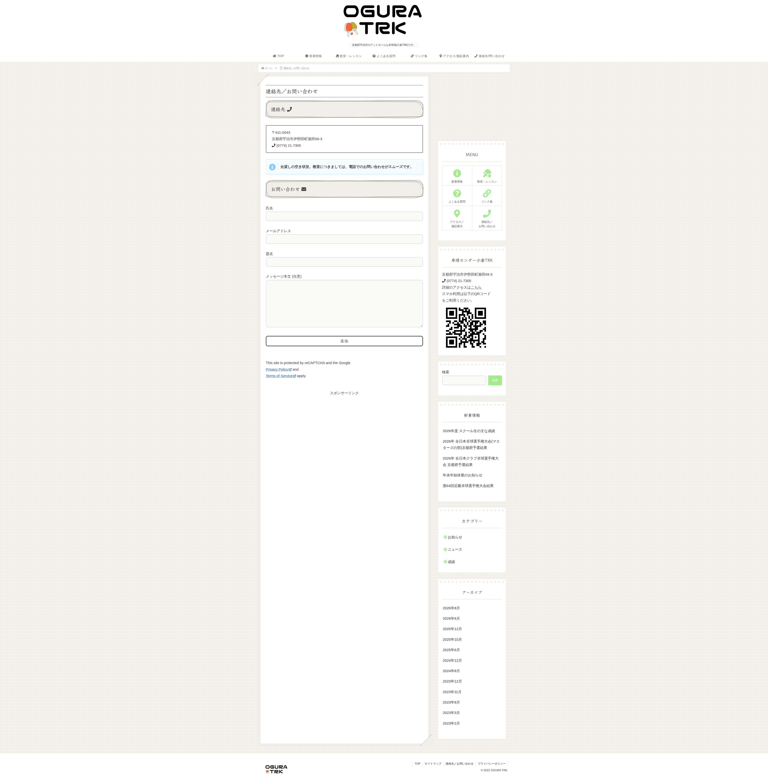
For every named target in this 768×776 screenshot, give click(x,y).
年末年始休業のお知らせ (462, 475)
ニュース (455, 549)
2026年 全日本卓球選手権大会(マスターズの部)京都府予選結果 (471, 444)
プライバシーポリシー (492, 763)
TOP (417, 763)
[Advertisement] (344, 425)
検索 (445, 372)
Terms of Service (279, 376)
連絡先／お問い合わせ (460, 763)
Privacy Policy (277, 369)
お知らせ (455, 537)
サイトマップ (433, 763)
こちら (476, 287)
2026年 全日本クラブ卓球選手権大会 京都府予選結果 (471, 461)
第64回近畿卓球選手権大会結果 (468, 486)
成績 (451, 562)
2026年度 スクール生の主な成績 (469, 431)
